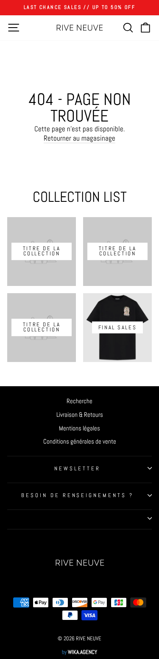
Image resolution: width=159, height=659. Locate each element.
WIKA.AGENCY (82, 652)
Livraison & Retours (79, 414)
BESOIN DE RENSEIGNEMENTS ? (77, 495)
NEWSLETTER (77, 468)
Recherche (79, 401)
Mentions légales (79, 428)
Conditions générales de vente (79, 441)
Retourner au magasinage (79, 138)
